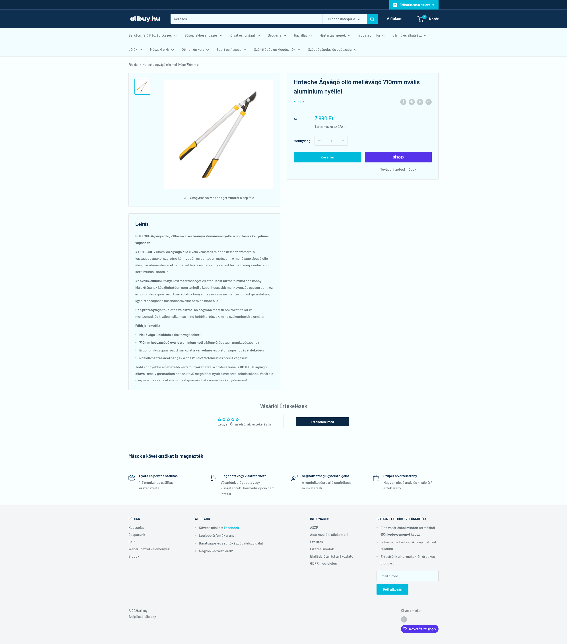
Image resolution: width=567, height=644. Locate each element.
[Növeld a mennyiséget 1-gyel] (343, 140)
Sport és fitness (229, 49)
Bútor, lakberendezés (201, 35)
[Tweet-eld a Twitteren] (420, 101)
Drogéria (274, 35)
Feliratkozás (392, 589)
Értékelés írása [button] (322, 422)
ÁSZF (314, 527)
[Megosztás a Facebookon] (403, 101)
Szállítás (316, 542)
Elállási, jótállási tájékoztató (331, 556)
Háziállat (300, 35)
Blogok (133, 556)
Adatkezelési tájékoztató (329, 534)
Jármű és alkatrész (407, 35)
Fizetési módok (322, 549)
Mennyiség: (303, 141)
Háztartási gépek (333, 35)
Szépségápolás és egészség (330, 49)
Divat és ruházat (242, 35)
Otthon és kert (193, 49)
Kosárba (327, 157)
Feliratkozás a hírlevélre (417, 5)
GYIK (132, 542)
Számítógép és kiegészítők (274, 49)
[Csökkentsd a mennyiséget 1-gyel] (319, 140)
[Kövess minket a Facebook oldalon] (404, 619)
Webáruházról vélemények (149, 549)
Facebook (231, 527)
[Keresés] (372, 19)
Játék (132, 49)
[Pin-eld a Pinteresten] (412, 101)
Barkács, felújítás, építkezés (150, 35)
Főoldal (133, 64)
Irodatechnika (369, 35)
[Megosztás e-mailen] (428, 101)
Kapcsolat (136, 527)
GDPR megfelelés (323, 563)
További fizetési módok (398, 169)
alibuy (299, 102)
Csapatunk (136, 534)
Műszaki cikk (159, 49)
